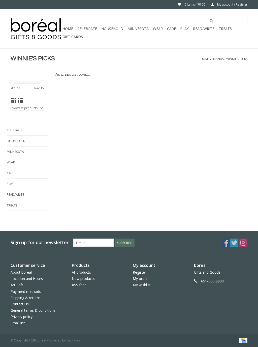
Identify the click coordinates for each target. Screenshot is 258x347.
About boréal (21, 272)
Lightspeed (74, 340)
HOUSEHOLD (112, 28)
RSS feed (79, 284)
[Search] (211, 21)
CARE (171, 28)
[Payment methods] (242, 340)
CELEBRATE (87, 28)
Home (67, 28)
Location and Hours (27, 278)
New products (83, 278)
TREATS (225, 28)
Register (139, 272)
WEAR (158, 28)
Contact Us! (20, 304)
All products (81, 272)
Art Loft (17, 284)
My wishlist (142, 284)
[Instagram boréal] (243, 243)
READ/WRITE (203, 28)
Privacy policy (22, 316)
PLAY (184, 28)
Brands (218, 59)
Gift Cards (72, 36)
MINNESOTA (138, 28)
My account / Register (231, 4)
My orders (141, 278)
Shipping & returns (26, 297)
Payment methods (26, 291)
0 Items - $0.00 (195, 4)
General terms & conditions (33, 310)
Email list (18, 323)
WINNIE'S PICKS (236, 59)
